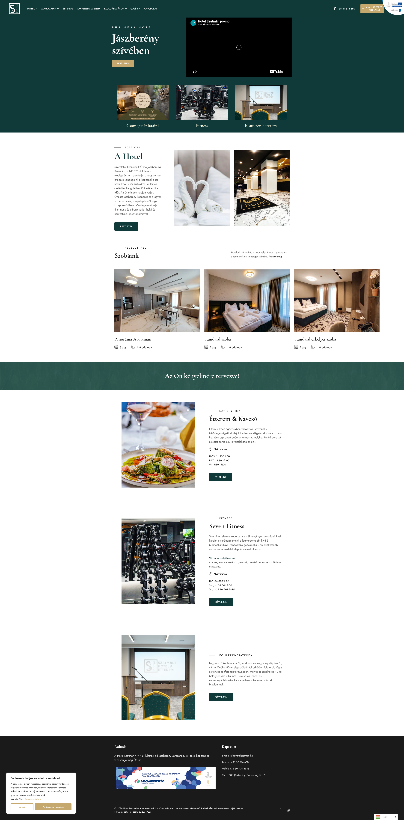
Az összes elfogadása (53, 806)
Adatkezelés (145, 808)
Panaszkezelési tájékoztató (228, 808)
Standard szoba (217, 339)
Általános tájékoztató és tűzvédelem (197, 808)
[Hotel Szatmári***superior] (14, 8)
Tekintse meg (275, 256)
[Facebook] (280, 810)
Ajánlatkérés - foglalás (374, 9)
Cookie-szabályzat (33, 799)
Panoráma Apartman (132, 339)
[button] (126, 226)
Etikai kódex (158, 808)
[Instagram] (288, 810)
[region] (41, 793)
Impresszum (172, 808)
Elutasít (21, 806)
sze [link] (230, 562)
